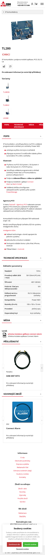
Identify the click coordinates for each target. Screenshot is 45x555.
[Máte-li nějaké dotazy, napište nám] (10, 66)
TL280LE (6, 105)
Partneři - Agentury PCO (18, 204)
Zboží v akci (22, 488)
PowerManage (11, 192)
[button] (3, 368)
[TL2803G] (7, 85)
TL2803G (6, 92)
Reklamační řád (22, 467)
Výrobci (22, 502)
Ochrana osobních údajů (22, 470)
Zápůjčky (22, 516)
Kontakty (22, 477)
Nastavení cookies (22, 549)
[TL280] (22, 30)
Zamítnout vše (14, 544)
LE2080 (5, 118)
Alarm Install (17, 184)
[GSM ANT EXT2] (22, 360)
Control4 (21, 249)
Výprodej (22, 495)
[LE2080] (7, 111)
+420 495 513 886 (23, 5)
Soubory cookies (22, 474)
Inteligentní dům (9, 230)
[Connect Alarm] (22, 412)
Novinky (22, 492)
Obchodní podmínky (22, 461)
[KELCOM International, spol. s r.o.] (5, 4)
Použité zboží (23, 498)
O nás (22, 457)
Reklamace (22, 513)
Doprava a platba (22, 464)
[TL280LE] (7, 98)
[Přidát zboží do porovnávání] (4, 66)
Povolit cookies (30, 544)
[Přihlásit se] (32, 4)
